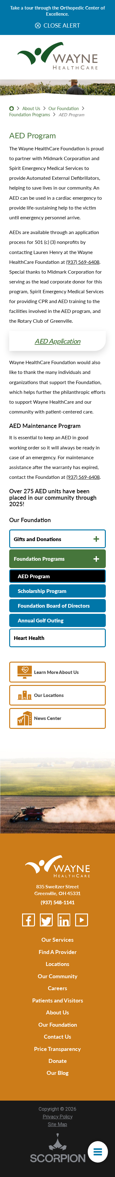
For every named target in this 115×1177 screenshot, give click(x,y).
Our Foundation (63, 108)
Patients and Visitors (57, 1000)
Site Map (57, 1124)
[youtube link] (81, 920)
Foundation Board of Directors (54, 605)
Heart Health (29, 637)
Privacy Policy (57, 1117)
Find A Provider (58, 952)
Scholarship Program (42, 590)
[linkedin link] (64, 920)
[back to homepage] (11, 108)
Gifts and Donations (37, 539)
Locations (57, 963)
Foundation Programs (29, 114)
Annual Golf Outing (40, 620)
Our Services (57, 939)
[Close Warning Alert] (38, 26)
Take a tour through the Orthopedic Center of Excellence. (57, 10)
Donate (57, 1060)
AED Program (34, 576)
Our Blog (58, 1072)
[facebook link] (28, 920)
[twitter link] (46, 920)
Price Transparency (57, 1048)
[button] (98, 1152)
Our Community (58, 976)
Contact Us (57, 1036)
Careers (57, 988)
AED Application (57, 340)
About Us (31, 108)
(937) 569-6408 (82, 261)
